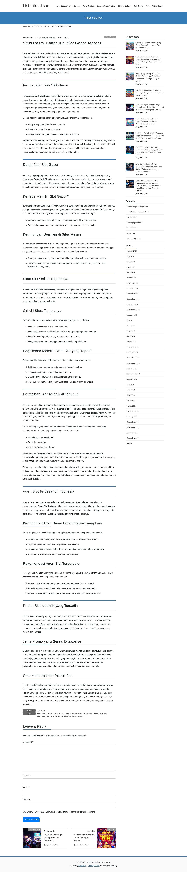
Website (26, 800)
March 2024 (131, 406)
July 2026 (130, 256)
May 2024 (131, 395)
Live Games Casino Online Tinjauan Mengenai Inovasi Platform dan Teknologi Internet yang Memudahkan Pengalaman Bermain (149, 186)
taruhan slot (78, 716)
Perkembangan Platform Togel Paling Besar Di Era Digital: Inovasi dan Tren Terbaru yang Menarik (150, 107)
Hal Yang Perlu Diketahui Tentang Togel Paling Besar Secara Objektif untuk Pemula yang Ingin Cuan (150, 135)
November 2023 (133, 427)
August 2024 (132, 379)
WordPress (82, 866)
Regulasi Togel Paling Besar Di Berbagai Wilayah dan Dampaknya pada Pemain (150, 92)
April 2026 (131, 272)
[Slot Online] (106, 838)
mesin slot (89, 713)
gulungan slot (65, 713)
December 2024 (133, 358)
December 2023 (133, 422)
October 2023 (132, 433)
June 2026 (131, 262)
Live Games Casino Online (137, 212)
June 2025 (131, 326)
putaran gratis (44, 716)
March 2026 (131, 278)
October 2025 (132, 304)
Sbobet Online (132, 228)
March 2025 (131, 342)
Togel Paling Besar (134, 238)
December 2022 (133, 438)
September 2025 (133, 310)
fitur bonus (53, 713)
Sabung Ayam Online (135, 222)
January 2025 (132, 352)
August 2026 (132, 251)
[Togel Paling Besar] (32, 838)
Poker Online (132, 217)
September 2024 (133, 374)
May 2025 (131, 331)
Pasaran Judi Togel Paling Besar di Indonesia (53, 838)
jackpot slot (78, 713)
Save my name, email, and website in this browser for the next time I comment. (60, 812)
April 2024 (131, 401)
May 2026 (131, 267)
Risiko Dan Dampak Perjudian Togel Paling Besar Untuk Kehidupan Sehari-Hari (148, 121)
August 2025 (132, 315)
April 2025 (131, 336)
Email (26, 788)
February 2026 (133, 283)
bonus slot (42, 713)
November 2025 (133, 299)
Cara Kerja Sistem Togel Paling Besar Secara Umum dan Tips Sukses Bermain (148, 45)
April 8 (129, 443)
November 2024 (133, 363)
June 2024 (131, 390)
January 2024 (132, 417)
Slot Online (110, 37)
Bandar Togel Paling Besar (137, 206)
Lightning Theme (94, 866)
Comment (28, 742)
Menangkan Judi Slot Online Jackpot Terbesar (84, 838)
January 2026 (132, 288)
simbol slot (56, 716)
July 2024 (130, 384)
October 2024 (132, 368)
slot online (67, 716)
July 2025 (130, 320)
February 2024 (133, 411)
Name (26, 775)
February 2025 (133, 347)
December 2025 (133, 294)
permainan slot (101, 713)
